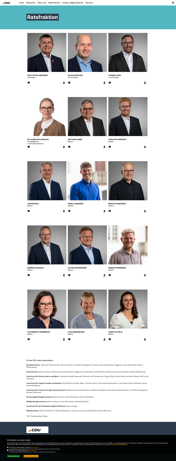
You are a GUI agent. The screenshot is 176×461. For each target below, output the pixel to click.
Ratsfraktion (54, 3)
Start (21, 3)
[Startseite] (37, 430)
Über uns (42, 3)
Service (89, 3)
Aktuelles (30, 3)
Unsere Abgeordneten (73, 3)
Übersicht (34, 447)
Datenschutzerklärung (119, 444)
